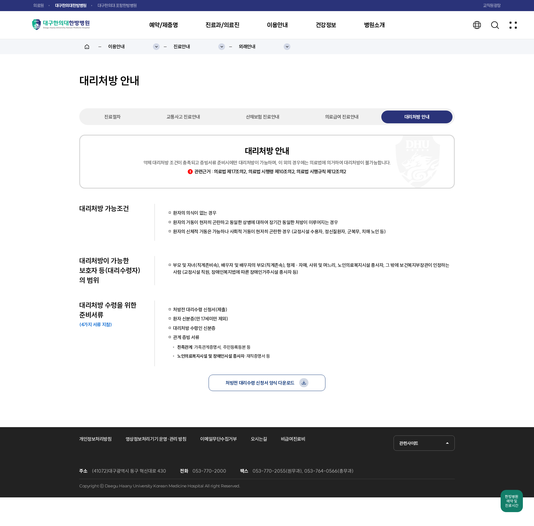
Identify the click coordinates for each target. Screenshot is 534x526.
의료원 (38, 5)
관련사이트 (408, 443)
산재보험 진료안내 (262, 117)
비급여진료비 (293, 439)
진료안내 (182, 46)
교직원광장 (492, 5)
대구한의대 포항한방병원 (117, 5)
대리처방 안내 (417, 117)
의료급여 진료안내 (342, 117)
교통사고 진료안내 (183, 117)
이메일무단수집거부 (218, 439)
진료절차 (112, 117)
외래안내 (247, 46)
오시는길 (259, 439)
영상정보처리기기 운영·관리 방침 (156, 439)
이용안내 (116, 46)
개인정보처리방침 (95, 439)
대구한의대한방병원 (70, 5)
